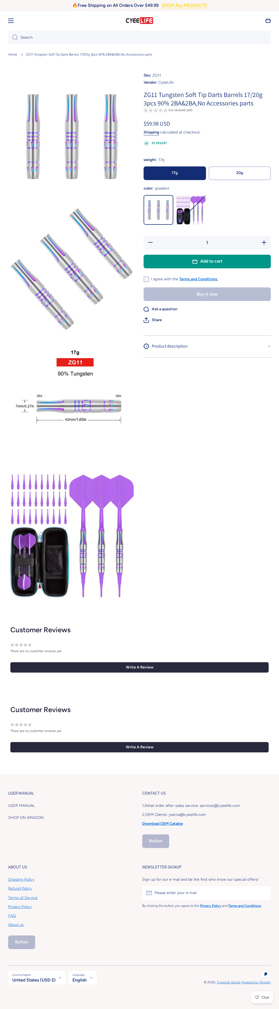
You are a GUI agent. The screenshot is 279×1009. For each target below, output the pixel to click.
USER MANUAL (21, 805)
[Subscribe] (264, 893)
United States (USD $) (34, 980)
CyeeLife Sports (229, 982)
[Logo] (139, 20)
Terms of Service (23, 897)
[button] (268, 20)
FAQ (12, 915)
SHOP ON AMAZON (26, 817)
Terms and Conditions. (198, 279)
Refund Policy (20, 888)
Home (12, 54)
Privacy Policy (20, 906)
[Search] (13, 37)
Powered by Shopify (256, 982)
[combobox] (139, 37)
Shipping (151, 132)
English (79, 980)
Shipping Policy (21, 879)
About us (16, 924)
